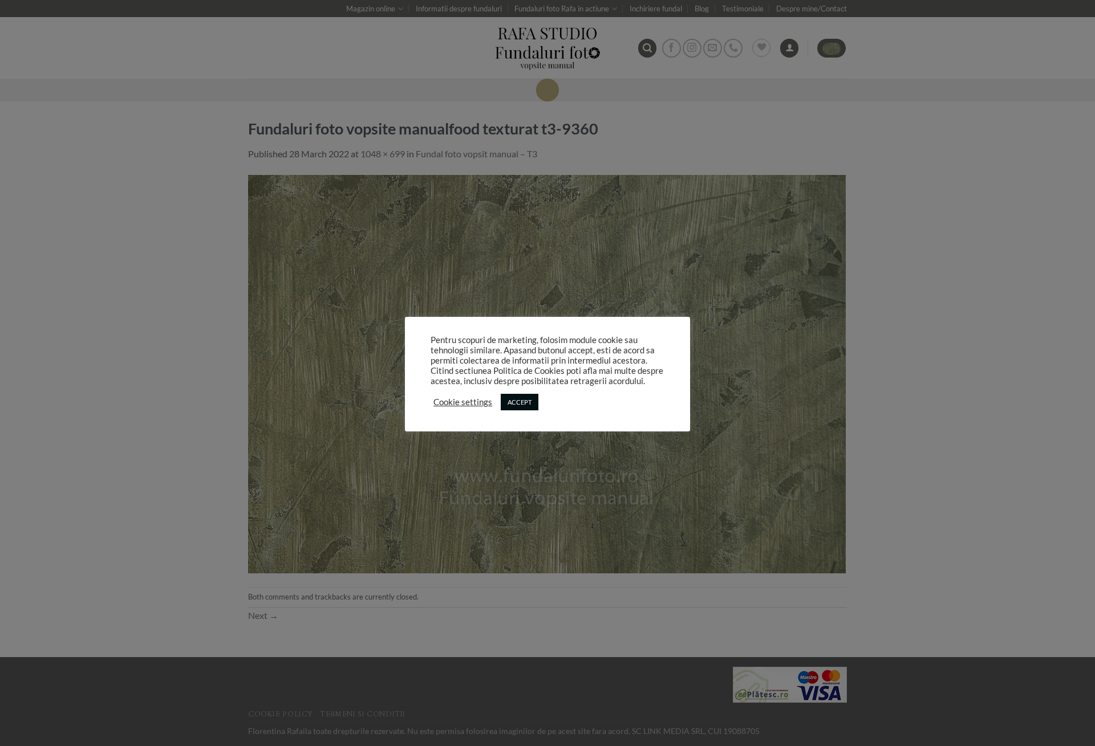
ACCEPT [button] (520, 402)
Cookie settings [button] (462, 402)
